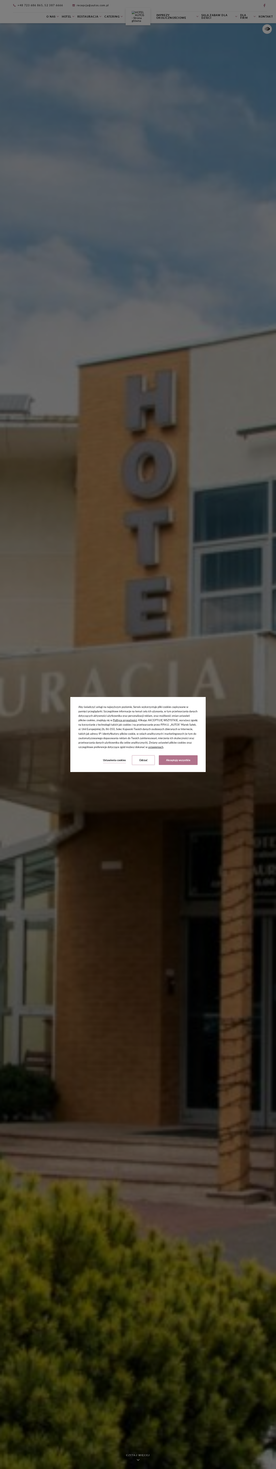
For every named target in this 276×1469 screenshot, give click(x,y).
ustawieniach (155, 747)
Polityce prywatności (125, 720)
